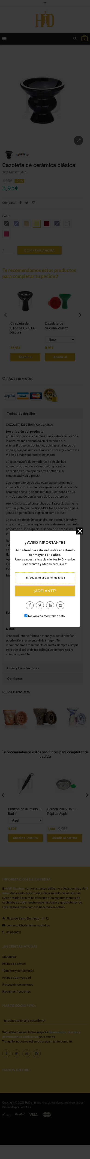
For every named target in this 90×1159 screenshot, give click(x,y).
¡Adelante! (45, 591)
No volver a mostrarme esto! (47, 616)
